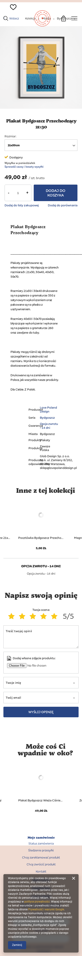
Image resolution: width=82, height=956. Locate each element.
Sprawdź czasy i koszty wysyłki (24, 166)
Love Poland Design (48, 409)
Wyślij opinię (41, 712)
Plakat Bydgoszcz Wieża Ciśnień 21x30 (41, 800)
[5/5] (55, 616)
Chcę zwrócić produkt (41, 864)
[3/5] (34, 616)
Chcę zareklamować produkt (41, 857)
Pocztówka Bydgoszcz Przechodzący (41, 538)
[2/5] (23, 616)
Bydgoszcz (47, 417)
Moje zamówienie (41, 838)
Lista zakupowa (11, 15)
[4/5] (44, 616)
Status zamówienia (41, 843)
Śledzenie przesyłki (41, 850)
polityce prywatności (37, 901)
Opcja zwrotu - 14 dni (49, 426)
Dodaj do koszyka (55, 192)
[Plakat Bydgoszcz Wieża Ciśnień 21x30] (41, 777)
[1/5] (12, 616)
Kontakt (41, 871)
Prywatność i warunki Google (46, 909)
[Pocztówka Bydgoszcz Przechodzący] (41, 515)
